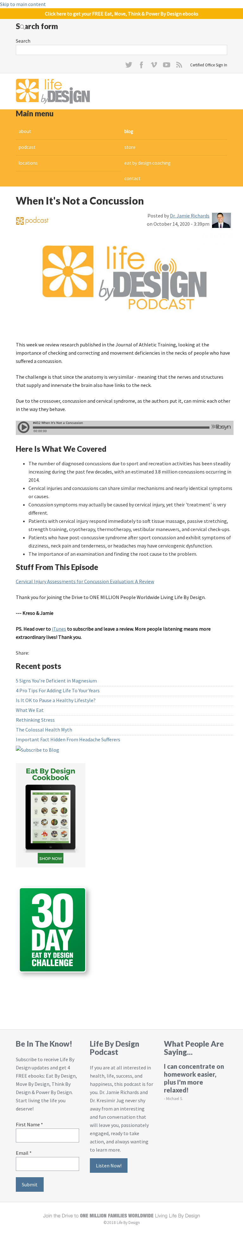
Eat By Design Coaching (147, 163)
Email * (24, 1153)
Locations (28, 163)
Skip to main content (23, 4)
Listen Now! (109, 1165)
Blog (128, 131)
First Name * (29, 1124)
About (25, 131)
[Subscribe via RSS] (179, 66)
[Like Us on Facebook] (141, 66)
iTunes (59, 629)
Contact (132, 178)
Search (23, 41)
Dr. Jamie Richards (189, 215)
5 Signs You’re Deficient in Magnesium (56, 680)
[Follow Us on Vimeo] (154, 66)
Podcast (27, 147)
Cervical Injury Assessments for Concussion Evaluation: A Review (85, 581)
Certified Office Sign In (208, 64)
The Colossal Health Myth (44, 729)
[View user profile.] (221, 219)
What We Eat (30, 710)
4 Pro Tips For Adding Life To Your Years (58, 690)
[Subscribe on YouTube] (167, 66)
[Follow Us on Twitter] (129, 66)
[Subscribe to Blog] (37, 749)
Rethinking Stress (35, 720)
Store (129, 147)
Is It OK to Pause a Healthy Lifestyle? (56, 700)
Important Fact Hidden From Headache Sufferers (68, 739)
